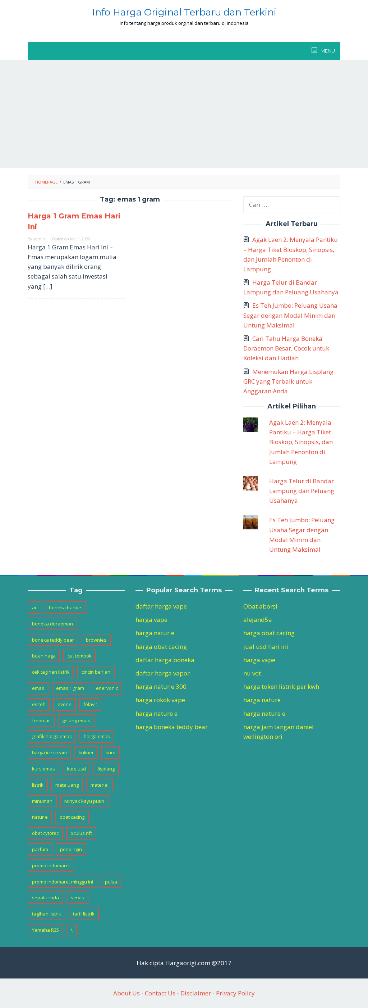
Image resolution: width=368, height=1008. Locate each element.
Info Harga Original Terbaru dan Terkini (184, 12)
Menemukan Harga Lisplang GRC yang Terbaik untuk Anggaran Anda (288, 381)
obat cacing (72, 817)
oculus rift (81, 833)
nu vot (252, 673)
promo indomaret (51, 865)
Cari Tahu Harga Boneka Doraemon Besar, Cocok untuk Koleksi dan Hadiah (286, 348)
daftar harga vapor (162, 673)
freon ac (41, 720)
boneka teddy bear (53, 640)
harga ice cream (49, 752)
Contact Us (160, 993)
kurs (110, 752)
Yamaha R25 (45, 930)
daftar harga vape (161, 606)
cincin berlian (96, 672)
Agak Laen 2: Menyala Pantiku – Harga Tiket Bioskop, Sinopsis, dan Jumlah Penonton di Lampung (301, 442)
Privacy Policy (235, 993)
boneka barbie (65, 607)
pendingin (71, 849)
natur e (40, 817)
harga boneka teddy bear (171, 727)
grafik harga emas (52, 736)
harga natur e (154, 633)
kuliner (86, 752)
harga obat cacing (161, 646)
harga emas (97, 736)
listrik (37, 785)
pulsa (111, 881)
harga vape (151, 619)
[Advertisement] (184, 113)
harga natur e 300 (161, 686)
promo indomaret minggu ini (62, 881)
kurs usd (76, 768)
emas (38, 688)
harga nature (262, 700)
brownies (96, 640)
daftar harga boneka (164, 660)
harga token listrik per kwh (281, 686)
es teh (39, 704)
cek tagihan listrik (51, 672)
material (100, 785)
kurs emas (43, 768)
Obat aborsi (260, 606)
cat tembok (80, 655)
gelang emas (76, 720)
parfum (40, 849)
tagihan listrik (46, 913)
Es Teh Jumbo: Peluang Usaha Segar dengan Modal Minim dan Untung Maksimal (290, 315)
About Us (126, 993)
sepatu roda (45, 897)
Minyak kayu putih (84, 801)
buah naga (44, 655)
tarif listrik (84, 913)
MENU (327, 51)
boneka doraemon (52, 623)
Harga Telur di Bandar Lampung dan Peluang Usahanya (301, 491)
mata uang (67, 785)
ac (34, 607)
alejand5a (257, 619)
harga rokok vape (160, 700)
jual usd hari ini (265, 646)
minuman (42, 801)
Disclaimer (195, 993)
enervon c (107, 688)
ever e (65, 704)
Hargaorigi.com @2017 (198, 963)
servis (77, 897)
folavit (90, 704)
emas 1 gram (70, 688)
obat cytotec (45, 833)
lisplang (106, 768)
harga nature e (156, 713)
